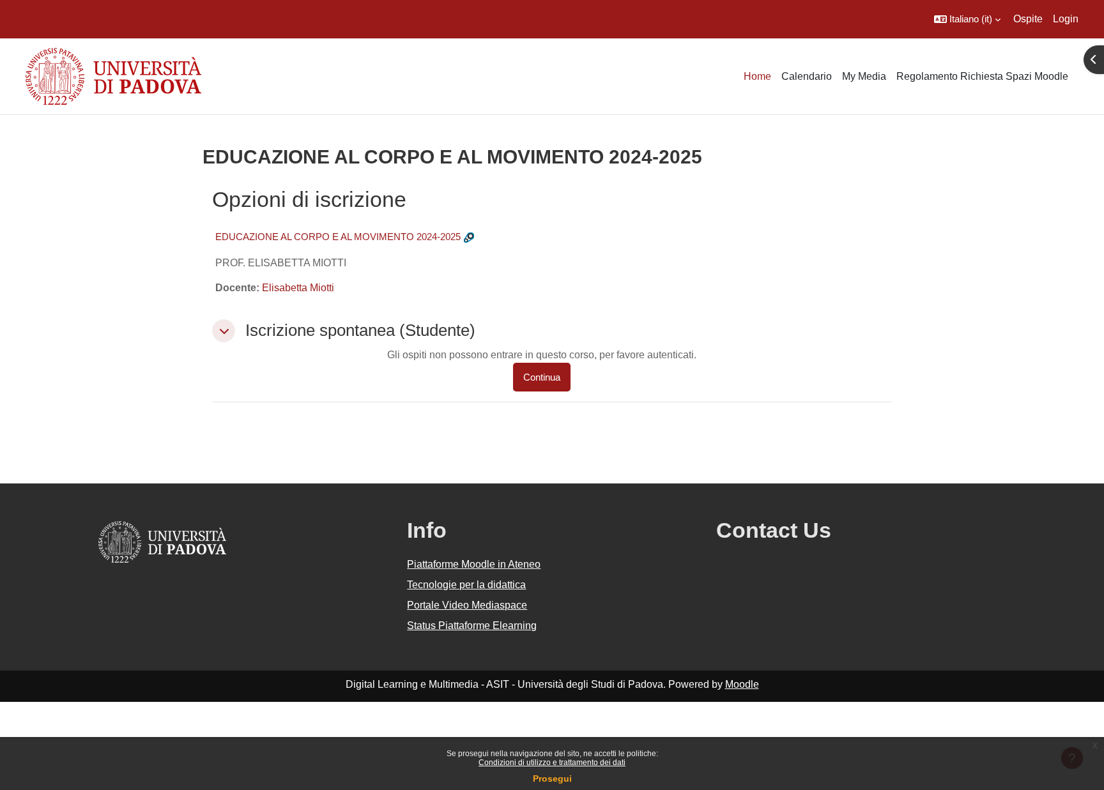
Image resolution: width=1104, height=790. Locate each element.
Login (1065, 18)
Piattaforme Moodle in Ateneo (473, 564)
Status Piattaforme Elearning (472, 625)
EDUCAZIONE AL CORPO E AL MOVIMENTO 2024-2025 (338, 236)
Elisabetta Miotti (298, 287)
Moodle (742, 684)
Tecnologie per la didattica (466, 584)
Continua (541, 377)
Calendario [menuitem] (806, 76)
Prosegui (552, 778)
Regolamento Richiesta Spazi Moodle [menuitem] (982, 76)
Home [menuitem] (757, 76)
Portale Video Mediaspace (467, 605)
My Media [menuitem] (864, 76)
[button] (967, 19)
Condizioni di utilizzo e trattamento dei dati (552, 762)
